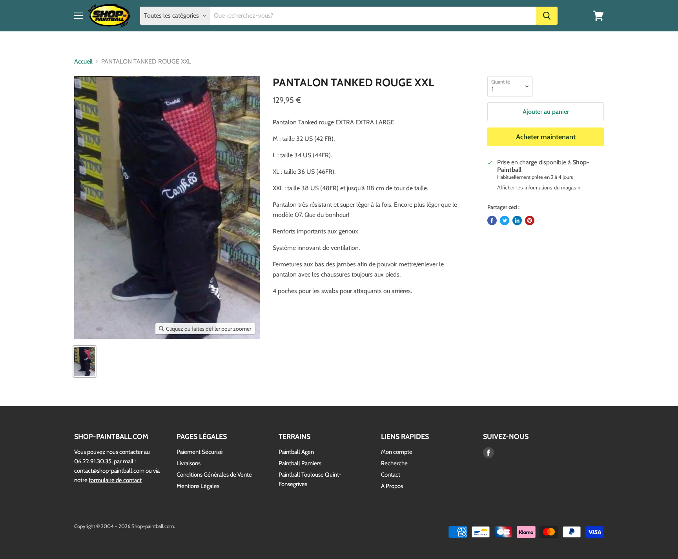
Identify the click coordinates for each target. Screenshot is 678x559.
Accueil (83, 61)
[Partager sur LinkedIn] (517, 220)
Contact (390, 474)
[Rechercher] (547, 16)
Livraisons (188, 463)
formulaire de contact (115, 480)
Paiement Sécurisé (200, 451)
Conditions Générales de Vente (214, 474)
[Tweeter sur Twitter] (504, 220)
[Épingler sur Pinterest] (529, 220)
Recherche (394, 463)
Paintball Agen (296, 451)
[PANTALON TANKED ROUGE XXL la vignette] (84, 361)
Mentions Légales (198, 486)
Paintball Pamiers (300, 463)
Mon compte (396, 451)
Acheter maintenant (546, 137)
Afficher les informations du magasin (538, 188)
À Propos (392, 486)
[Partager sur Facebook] (492, 220)
